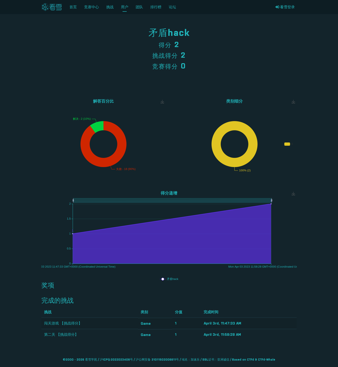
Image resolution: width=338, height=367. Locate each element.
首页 (73, 7)
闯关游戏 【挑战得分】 (63, 323)
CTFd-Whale (266, 359)
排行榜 (155, 7)
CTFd (250, 359)
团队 (139, 7)
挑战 (110, 7)
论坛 (172, 7)
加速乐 (195, 359)
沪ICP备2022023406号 (116, 359)
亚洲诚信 (223, 359)
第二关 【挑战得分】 (61, 334)
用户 (124, 7)
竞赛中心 (91, 7)
